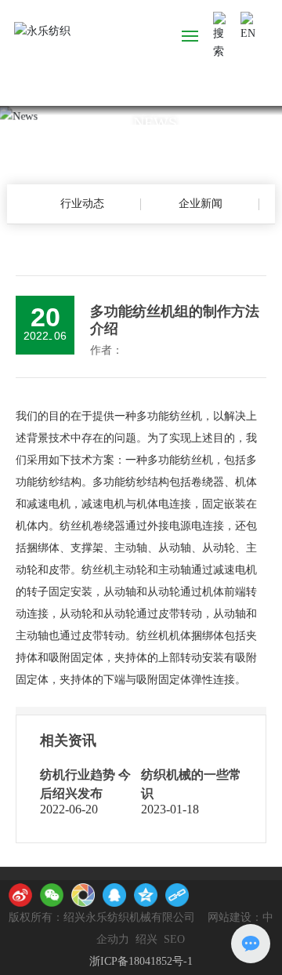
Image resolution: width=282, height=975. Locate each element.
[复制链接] (177, 895)
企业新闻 (200, 203)
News (155, 121)
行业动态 (82, 203)
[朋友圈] (83, 895)
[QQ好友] (114, 895)
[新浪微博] (20, 895)
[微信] (51, 895)
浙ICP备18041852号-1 (141, 961)
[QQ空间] (145, 895)
